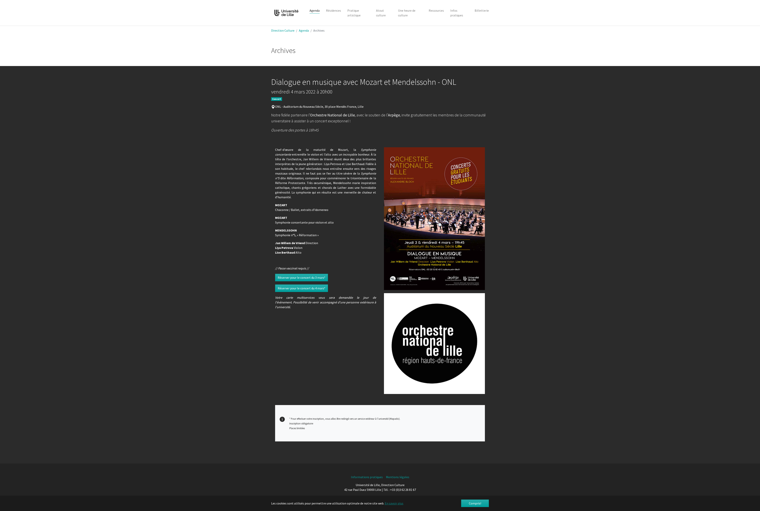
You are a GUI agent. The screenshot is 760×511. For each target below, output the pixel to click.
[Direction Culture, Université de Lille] (286, 13)
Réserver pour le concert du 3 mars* (301, 278)
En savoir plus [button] (394, 503)
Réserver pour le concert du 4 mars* (301, 288)
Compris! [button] (475, 503)
